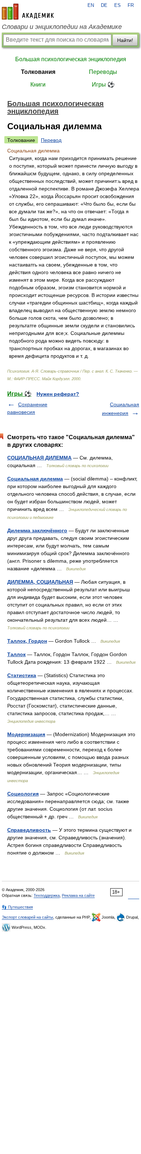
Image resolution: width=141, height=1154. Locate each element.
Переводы (103, 72)
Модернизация (26, 734)
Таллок (16, 654)
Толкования (38, 72)
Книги (38, 84)
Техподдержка (47, 895)
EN (90, 5)
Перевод (51, 140)
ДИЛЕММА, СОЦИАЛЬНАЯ (40, 582)
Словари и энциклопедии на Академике (62, 26)
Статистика (21, 675)
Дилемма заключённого (37, 530)
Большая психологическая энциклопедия (70, 59)
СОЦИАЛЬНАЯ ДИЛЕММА (39, 458)
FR (131, 5)
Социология (23, 794)
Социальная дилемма (35, 479)
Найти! (125, 40)
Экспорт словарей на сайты (27, 917)
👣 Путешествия (17, 907)
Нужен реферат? (58, 394)
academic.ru (28, 12)
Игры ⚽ (103, 84)
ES (117, 5)
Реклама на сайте (78, 895)
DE (104, 5)
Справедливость (29, 830)
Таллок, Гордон (27, 641)
